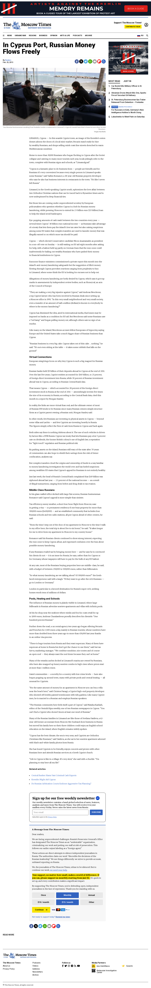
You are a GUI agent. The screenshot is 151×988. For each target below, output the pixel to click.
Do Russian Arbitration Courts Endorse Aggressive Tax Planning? (61, 783)
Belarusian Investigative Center (107, 971)
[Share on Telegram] (86, 61)
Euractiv (129, 966)
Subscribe (96, 812)
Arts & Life (65, 36)
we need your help (58, 870)
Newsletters (37, 972)
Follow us (66, 963)
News (9, 36)
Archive (88, 36)
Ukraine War (20, 36)
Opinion (53, 36)
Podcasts (77, 36)
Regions (32, 36)
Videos (35, 966)
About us (6, 966)
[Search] (147, 35)
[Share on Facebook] (77, 61)
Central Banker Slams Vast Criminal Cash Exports (53, 775)
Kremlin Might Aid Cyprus (43, 779)
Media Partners (99, 963)
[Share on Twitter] (81, 61)
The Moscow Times (12, 963)
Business (43, 36)
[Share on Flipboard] (99, 61)
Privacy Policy (52, 817)
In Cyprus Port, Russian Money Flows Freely (49, 48)
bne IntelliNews (103, 966)
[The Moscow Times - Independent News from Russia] (27, 25)
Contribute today (133, 27)
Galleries (36, 969)
